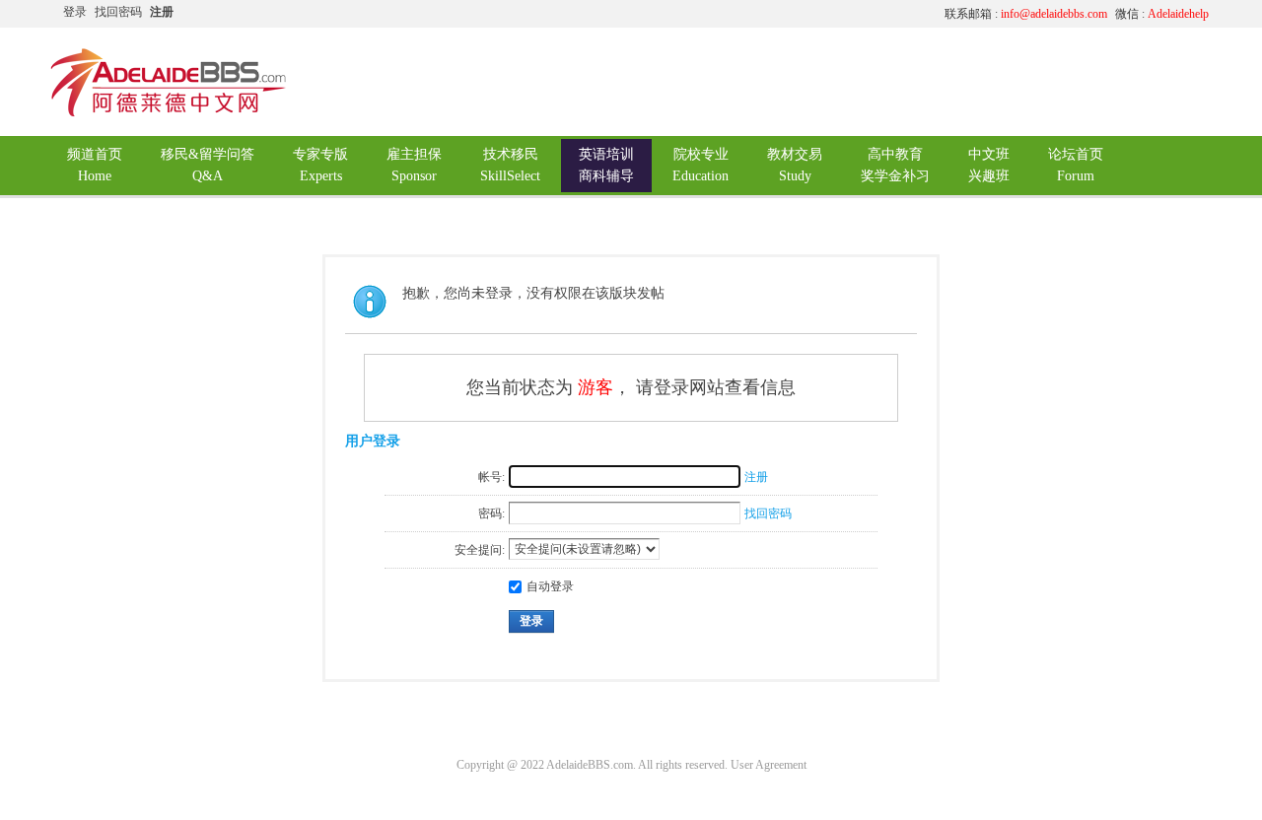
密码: (491, 513)
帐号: (491, 477)
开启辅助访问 (744, 14)
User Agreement (768, 765)
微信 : (1162, 14)
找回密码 (118, 12)
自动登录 (550, 586)
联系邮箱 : (1026, 14)
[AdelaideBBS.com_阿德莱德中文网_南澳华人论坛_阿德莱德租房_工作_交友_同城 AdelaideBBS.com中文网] (168, 113)
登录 (75, 12)
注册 (162, 12)
